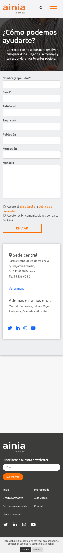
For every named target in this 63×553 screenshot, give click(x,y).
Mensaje (8, 162)
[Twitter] (9, 328)
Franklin (29, 266)
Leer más (37, 549)
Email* (7, 92)
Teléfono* (9, 106)
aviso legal (26, 206)
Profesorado (41, 489)
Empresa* (9, 120)
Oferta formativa (13, 497)
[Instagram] (25, 328)
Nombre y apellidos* (17, 78)
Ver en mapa (17, 288)
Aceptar (25, 549)
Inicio (6, 489)
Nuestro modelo (12, 514)
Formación (10, 148)
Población (9, 134)
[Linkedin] (17, 328)
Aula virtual (41, 497)
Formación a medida (15, 506)
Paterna (30, 271)
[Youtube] (33, 328)
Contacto (39, 506)
